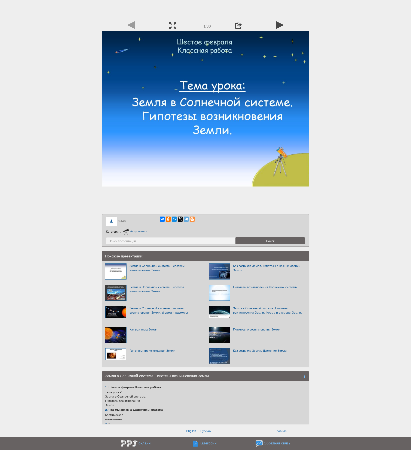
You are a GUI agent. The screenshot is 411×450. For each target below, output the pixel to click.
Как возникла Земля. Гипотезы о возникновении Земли (266, 267)
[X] (180, 219)
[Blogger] (192, 219)
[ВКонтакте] (162, 219)
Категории (208, 443)
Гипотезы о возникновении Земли (256, 329)
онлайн (144, 443)
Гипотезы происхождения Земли (152, 350)
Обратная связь (277, 443)
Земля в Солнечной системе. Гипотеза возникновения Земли (157, 289)
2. (106, 409)
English (191, 431)
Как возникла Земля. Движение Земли (260, 350)
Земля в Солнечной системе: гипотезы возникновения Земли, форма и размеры (159, 310)
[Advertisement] (205, 9)
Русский (205, 431)
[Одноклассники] (168, 219)
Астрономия (138, 231)
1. (106, 387)
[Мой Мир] (174, 219)
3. (106, 424)
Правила (280, 431)
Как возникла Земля (144, 329)
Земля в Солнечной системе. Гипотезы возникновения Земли (157, 267)
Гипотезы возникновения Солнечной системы (265, 287)
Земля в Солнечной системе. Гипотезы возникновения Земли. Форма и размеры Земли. (267, 310)
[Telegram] (186, 219)
